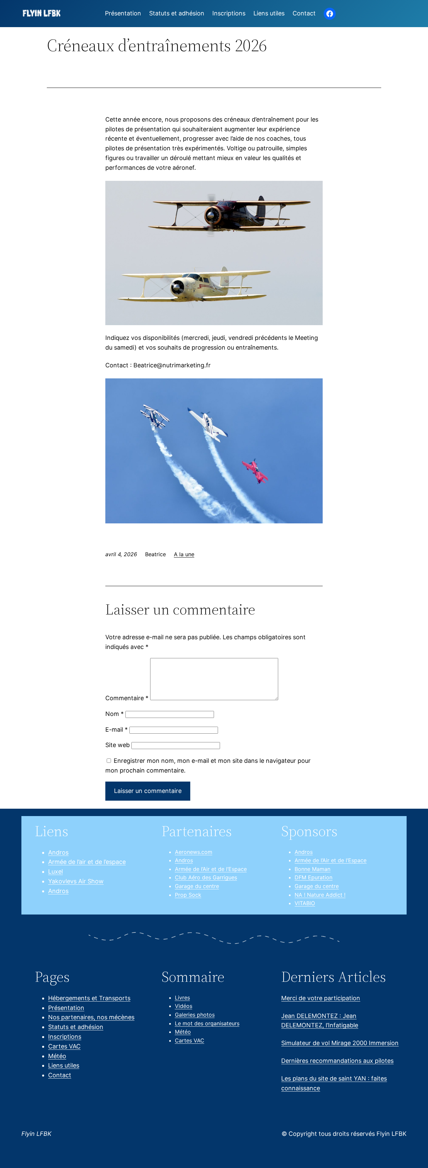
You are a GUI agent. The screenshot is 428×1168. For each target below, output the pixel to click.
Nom (114, 713)
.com (206, 852)
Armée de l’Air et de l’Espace (211, 869)
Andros (58, 852)
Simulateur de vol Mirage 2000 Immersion (340, 1042)
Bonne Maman (312, 869)
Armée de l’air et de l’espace (87, 861)
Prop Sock (188, 894)
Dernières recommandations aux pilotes (337, 1060)
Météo (57, 1056)
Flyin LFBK (36, 1133)
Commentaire (126, 698)
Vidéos (183, 1006)
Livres (182, 997)
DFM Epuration (313, 877)
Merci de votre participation (320, 998)
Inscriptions (64, 1036)
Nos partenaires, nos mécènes (91, 1017)
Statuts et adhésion (75, 1026)
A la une (184, 554)
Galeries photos (195, 1014)
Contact (59, 1075)
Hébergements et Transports (89, 998)
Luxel (55, 871)
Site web (117, 744)
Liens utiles (63, 1065)
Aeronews (187, 852)
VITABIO (305, 903)
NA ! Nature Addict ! (320, 894)
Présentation (66, 1007)
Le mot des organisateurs (207, 1023)
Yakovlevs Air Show (76, 881)
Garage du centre (197, 886)
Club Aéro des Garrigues (206, 877)
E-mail (116, 729)
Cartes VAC (64, 1046)
